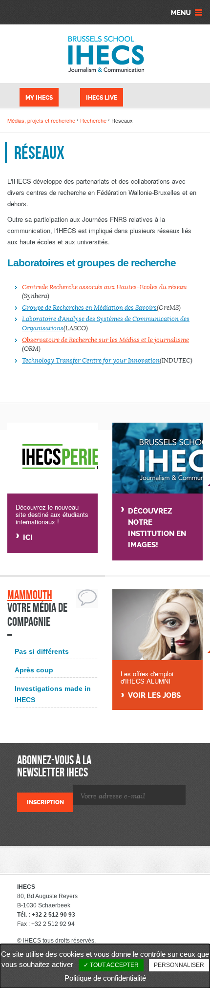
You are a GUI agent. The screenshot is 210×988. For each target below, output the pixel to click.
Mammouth (29, 594)
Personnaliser (179, 965)
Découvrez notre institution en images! (157, 528)
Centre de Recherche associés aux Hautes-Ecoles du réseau (104, 287)
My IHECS (39, 97)
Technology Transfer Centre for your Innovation (91, 361)
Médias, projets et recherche (41, 120)
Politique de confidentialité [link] (105, 978)
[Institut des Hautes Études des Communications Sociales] (105, 53)
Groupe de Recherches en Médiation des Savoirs (89, 308)
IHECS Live (101, 97)
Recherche (93, 120)
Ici (28, 537)
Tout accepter (113, 965)
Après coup (34, 670)
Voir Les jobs (154, 695)
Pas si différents (42, 651)
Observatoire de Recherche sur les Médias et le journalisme (105, 340)
